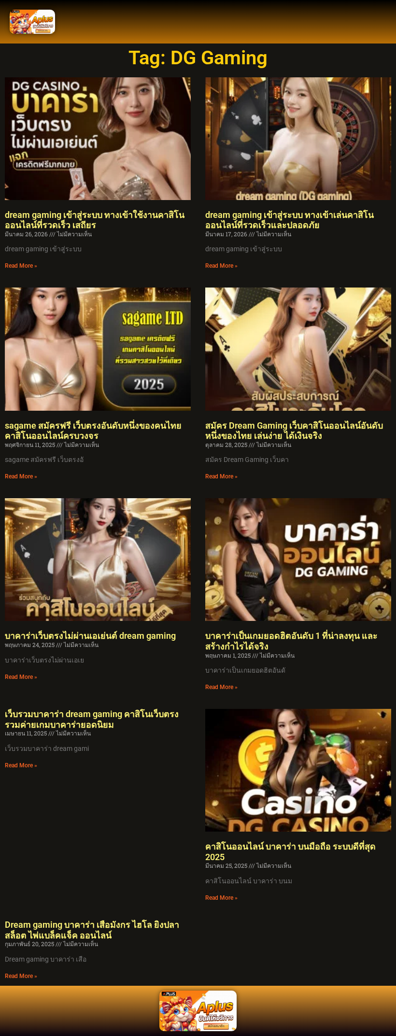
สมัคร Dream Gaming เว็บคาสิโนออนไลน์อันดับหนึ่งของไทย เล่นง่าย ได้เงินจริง (294, 430)
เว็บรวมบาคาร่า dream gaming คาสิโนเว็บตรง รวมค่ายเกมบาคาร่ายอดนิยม (92, 719)
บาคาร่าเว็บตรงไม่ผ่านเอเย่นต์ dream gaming (90, 636)
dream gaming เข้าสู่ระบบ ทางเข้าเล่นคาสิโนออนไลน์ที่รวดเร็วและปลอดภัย (289, 220)
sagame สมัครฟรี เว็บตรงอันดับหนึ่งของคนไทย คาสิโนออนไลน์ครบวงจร (93, 430)
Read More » (21, 265)
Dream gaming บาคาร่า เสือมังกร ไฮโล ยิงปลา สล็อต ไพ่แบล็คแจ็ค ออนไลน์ (92, 930)
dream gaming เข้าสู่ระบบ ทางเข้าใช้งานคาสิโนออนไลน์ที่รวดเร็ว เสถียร (94, 220)
